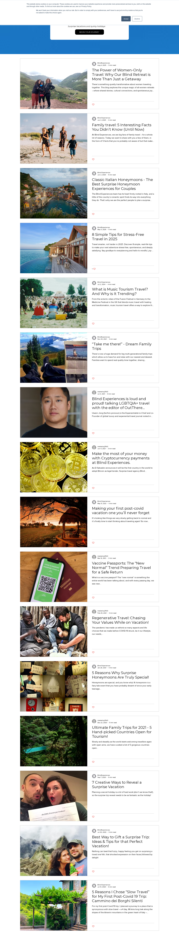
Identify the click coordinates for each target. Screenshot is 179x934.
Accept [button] (126, 19)
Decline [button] (137, 19)
